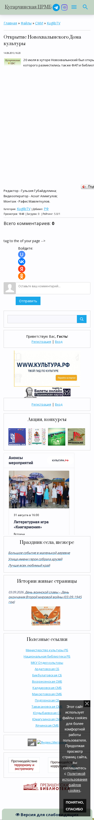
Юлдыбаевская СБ (47, 713)
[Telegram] (56, 7)
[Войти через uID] (21, 254)
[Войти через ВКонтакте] (21, 261)
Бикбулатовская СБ (47, 675)
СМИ (39, 23)
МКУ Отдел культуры (47, 662)
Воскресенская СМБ (47, 681)
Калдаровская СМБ (47, 688)
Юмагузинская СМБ (47, 719)
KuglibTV (53, 23)
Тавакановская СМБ (47, 706)
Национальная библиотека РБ (47, 656)
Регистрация (41, 341)
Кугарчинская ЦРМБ (28, 7)
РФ (46, 208)
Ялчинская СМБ (47, 725)
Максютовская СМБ (47, 694)
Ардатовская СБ (47, 669)
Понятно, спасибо (75, 805)
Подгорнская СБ (47, 700)
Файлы (26, 23)
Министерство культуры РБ (47, 650)
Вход (58, 341)
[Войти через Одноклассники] (21, 276)
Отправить (28, 301)
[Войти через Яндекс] (21, 269)
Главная (10, 23)
